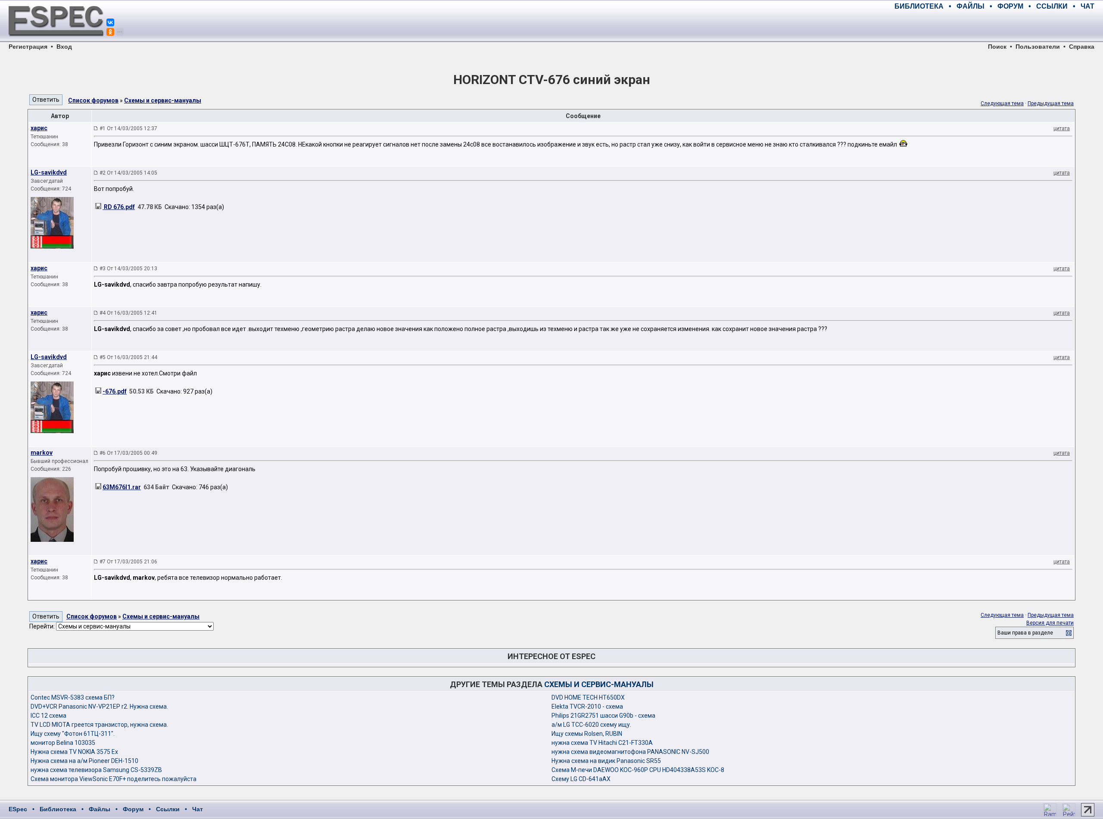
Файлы (99, 809)
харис (39, 128)
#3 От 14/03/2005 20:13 (128, 269)
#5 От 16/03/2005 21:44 (128, 357)
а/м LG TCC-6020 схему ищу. (591, 724)
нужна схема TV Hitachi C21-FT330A (602, 742)
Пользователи (1038, 46)
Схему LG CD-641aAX (581, 778)
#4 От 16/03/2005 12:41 (128, 313)
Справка (1081, 46)
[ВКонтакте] (110, 22)
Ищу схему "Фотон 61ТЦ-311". (73, 733)
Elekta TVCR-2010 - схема (587, 706)
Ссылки (168, 809)
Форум (133, 809)
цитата (1061, 128)
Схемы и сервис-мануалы (162, 100)
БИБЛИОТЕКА (919, 6)
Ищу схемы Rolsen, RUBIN (587, 733)
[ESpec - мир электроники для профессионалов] (56, 41)
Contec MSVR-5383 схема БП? (73, 697)
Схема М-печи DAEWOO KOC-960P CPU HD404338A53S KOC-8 (638, 769)
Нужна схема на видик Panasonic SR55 (606, 760)
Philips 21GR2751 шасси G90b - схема (603, 715)
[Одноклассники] (110, 32)
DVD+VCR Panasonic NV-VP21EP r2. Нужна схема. (99, 706)
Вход (64, 46)
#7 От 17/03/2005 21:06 (128, 562)
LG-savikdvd (49, 172)
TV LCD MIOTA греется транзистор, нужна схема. (99, 724)
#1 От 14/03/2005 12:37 (128, 128)
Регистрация (28, 46)
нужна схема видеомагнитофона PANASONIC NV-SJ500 (630, 751)
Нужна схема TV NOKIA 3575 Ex (74, 751)
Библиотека (58, 809)
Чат (197, 809)
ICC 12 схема (48, 715)
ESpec (18, 809)
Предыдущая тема (1051, 103)
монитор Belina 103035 (63, 742)
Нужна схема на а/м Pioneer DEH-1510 (84, 760)
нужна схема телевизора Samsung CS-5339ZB (96, 769)
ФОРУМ (1010, 6)
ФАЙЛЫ (971, 6)
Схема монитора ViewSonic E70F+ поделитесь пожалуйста (113, 778)
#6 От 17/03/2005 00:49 (128, 453)
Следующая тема (1002, 103)
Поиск (997, 46)
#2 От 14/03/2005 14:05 (128, 173)
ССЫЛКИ (1052, 6)
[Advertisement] (993, 26)
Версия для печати (1050, 623)
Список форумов (93, 100)
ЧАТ (1087, 6)
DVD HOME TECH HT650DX (588, 697)
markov (42, 452)
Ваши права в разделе (1025, 633)
